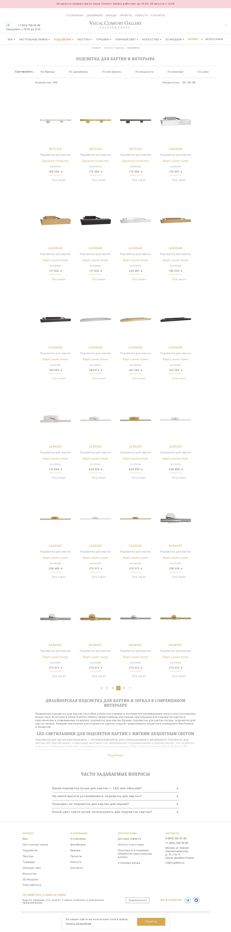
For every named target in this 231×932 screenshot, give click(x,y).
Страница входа (129, 863)
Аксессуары (214, 39)
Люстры (84, 39)
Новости (141, 15)
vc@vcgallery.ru (174, 863)
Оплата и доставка (131, 845)
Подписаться (138, 900)
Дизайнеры (95, 15)
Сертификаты (32, 885)
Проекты (126, 15)
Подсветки (63, 39)
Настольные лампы (34, 39)
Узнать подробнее (78, 924)
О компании (74, 15)
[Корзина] (223, 26)
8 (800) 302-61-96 (176, 839)
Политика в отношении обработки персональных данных (135, 853)
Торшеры (103, 39)
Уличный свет (126, 39)
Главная (96, 48)
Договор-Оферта (129, 839)
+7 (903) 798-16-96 (23, 27)
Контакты (158, 15)
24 (184, 83)
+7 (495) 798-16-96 (176, 843)
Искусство (151, 39)
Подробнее (115, 755)
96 (194, 83)
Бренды (111, 15)
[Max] (196, 900)
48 (189, 83)
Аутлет (193, 39)
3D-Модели (175, 39)
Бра (11, 39)
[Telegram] (8, 25)
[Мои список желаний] (215, 26)
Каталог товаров (114, 48)
